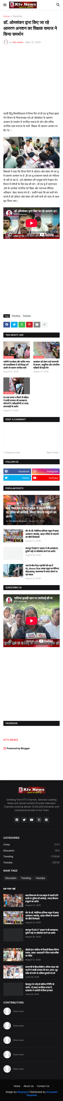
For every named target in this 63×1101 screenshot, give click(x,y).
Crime (31, 844)
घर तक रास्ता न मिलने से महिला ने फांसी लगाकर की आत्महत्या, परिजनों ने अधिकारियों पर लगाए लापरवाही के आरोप (16, 402)
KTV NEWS (10, 739)
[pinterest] (46, 820)
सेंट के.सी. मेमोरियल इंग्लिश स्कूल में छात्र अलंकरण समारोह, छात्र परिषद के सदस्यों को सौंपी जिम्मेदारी (42, 533)
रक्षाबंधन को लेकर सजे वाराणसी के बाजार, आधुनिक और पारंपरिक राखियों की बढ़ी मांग (46, 364)
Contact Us (43, 1086)
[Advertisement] (31, 80)
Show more (18, 1011)
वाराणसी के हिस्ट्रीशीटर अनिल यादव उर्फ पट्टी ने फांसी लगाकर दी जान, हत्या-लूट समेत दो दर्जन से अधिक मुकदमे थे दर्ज (42, 969)
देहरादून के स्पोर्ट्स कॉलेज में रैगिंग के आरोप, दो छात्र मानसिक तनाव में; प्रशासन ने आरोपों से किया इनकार (39, 987)
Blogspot (22, 1091)
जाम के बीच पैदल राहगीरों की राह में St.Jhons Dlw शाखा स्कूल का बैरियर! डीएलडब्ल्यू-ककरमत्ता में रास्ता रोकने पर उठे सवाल (42, 570)
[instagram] (39, 820)
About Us (29, 1086)
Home (6, 16)
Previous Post (12, 452)
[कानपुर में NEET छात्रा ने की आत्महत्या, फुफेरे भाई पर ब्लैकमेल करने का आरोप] (13, 553)
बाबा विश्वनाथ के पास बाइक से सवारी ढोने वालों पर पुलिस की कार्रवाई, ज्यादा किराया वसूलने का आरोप (41, 898)
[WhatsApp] (21, 325)
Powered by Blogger (18, 748)
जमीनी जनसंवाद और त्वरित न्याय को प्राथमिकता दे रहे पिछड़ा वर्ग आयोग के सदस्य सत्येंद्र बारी (16, 364)
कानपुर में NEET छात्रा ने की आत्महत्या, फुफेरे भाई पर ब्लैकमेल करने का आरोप (41, 550)
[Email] (37, 325)
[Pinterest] (29, 325)
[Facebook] (6, 325)
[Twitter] (14, 325)
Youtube (27, 316)
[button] (4, 5)
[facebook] (17, 820)
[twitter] (24, 820)
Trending (17, 16)
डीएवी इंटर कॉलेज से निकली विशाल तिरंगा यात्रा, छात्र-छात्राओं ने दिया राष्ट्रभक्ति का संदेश (42, 952)
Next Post (52, 452)
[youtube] (31, 820)
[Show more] (44, 325)
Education (31, 850)
